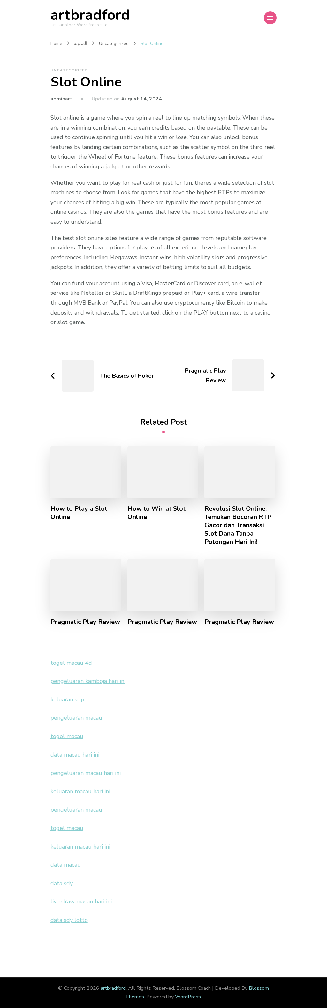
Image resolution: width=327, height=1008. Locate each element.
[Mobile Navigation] (270, 17)
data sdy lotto (69, 920)
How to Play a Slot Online (78, 513)
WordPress (188, 996)
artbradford (90, 15)
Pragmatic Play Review (85, 622)
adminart (61, 98)
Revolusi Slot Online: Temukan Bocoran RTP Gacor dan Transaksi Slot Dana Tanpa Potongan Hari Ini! (238, 525)
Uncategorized (69, 70)
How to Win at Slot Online (156, 513)
